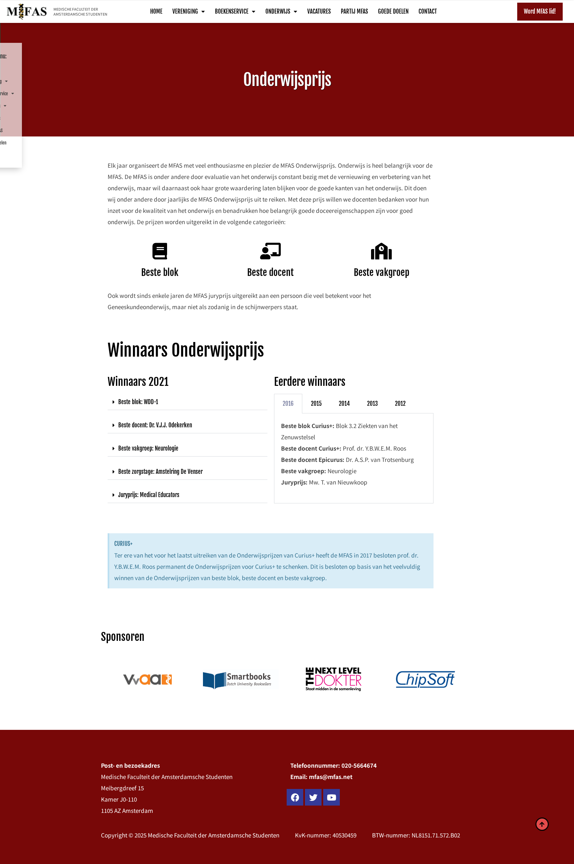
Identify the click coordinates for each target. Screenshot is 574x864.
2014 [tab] (344, 403)
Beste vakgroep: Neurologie (148, 448)
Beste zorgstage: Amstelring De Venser (160, 471)
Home (156, 11)
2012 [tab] (400, 403)
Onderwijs (277, 11)
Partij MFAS (354, 11)
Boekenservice (231, 11)
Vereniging (185, 11)
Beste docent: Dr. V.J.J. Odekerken (155, 425)
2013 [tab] (372, 403)
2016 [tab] (288, 403)
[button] (187, 402)
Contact (428, 11)
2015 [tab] (316, 403)
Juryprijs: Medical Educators (148, 494)
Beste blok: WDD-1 (138, 401)
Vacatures (319, 11)
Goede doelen (393, 11)
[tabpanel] (354, 458)
